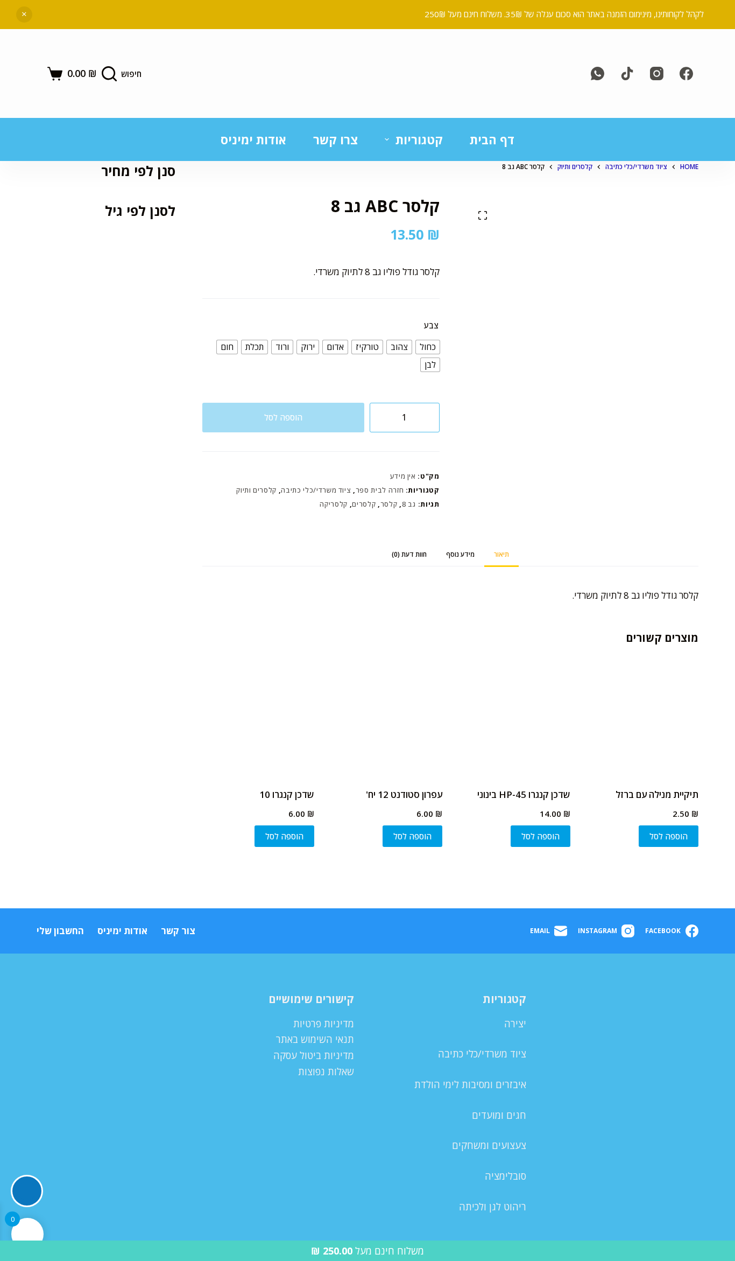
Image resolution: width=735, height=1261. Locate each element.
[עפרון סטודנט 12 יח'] (386, 718)
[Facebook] (686, 73)
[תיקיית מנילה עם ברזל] (642, 718)
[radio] (428, 347)
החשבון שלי (60, 931)
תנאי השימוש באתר (315, 1039)
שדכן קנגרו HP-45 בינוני (523, 794)
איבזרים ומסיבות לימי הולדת (470, 1084)
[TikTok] (627, 73)
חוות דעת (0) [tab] (409, 554)
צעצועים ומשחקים (489, 1145)
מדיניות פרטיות (323, 1023)
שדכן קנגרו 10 (286, 794)
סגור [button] (24, 14)
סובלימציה (505, 1175)
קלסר (389, 504)
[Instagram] (656, 73)
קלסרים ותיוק (256, 490)
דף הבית (492, 139)
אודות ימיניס (253, 139)
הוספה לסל (283, 417)
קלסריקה (334, 504)
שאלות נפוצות (326, 1071)
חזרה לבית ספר (380, 490)
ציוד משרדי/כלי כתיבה (316, 490)
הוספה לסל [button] (668, 836)
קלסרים (364, 504)
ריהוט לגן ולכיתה (492, 1206)
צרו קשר (335, 139)
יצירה (515, 1023)
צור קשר (178, 931)
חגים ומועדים (499, 1115)
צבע (431, 325)
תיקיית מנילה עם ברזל (657, 794)
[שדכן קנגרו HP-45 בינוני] (514, 718)
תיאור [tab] (501, 554)
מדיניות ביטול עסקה (313, 1055)
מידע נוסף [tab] (460, 554)
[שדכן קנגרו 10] (258, 718)
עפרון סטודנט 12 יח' (404, 794)
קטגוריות (419, 139)
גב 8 (409, 504)
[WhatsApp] (597, 73)
